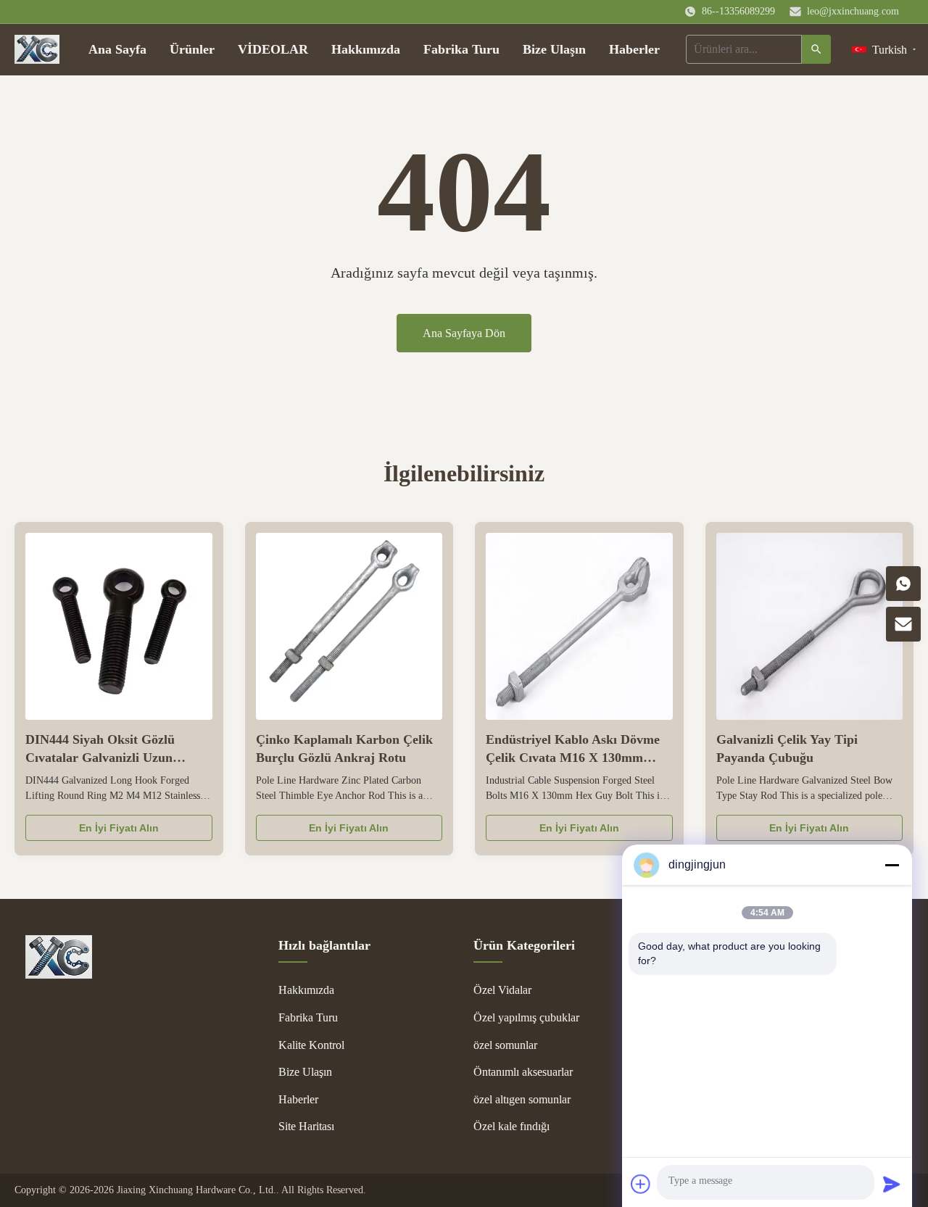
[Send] (891, 1184)
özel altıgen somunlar (522, 1099)
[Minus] (891, 865)
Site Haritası (306, 1126)
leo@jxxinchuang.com (853, 11)
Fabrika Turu (461, 49)
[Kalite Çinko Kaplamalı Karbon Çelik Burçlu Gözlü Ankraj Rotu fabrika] (349, 626)
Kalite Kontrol (311, 1045)
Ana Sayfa (117, 49)
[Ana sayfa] (36, 49)
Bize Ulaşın (554, 49)
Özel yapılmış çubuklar (526, 1017)
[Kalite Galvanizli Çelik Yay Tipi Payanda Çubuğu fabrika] (809, 626)
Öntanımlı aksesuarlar (523, 1072)
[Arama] (816, 49)
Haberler (634, 49)
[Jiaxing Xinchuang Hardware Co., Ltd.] (58, 974)
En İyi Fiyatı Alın (119, 828)
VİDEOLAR (273, 49)
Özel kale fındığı (511, 1126)
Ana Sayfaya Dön (464, 333)
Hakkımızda (365, 49)
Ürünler (192, 49)
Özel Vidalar (502, 990)
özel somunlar (505, 1045)
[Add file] (641, 1184)
